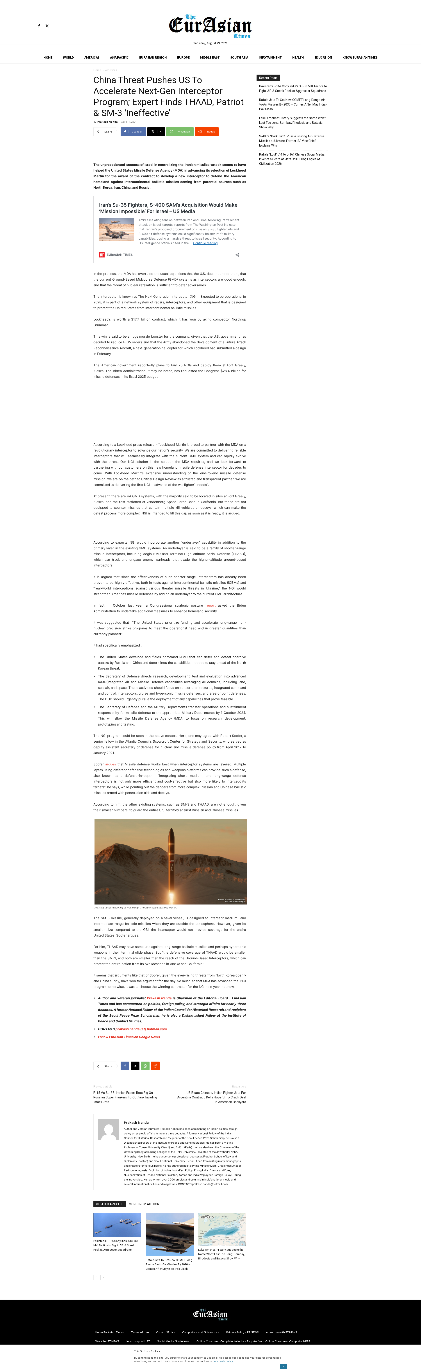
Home (97, 70)
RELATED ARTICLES (109, 1204)
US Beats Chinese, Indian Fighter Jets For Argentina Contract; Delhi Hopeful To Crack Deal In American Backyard (211, 1097)
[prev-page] (96, 1277)
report (211, 605)
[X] (47, 26)
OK (283, 1366)
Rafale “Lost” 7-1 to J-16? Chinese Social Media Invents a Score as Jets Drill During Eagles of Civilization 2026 (292, 159)
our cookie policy (223, 1361)
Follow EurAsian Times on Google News (129, 1037)
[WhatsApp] (145, 1066)
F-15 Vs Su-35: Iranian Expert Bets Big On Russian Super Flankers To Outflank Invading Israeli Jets (125, 1097)
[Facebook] (39, 26)
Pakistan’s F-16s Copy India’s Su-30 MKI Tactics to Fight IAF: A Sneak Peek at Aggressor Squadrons (115, 1245)
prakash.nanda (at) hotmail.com (141, 1029)
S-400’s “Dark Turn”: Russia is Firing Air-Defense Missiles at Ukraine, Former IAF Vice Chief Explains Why (292, 140)
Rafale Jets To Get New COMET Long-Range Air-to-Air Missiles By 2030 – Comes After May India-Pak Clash (169, 1264)
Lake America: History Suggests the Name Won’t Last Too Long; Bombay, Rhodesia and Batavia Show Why (221, 1254)
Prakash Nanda (107, 121)
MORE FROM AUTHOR (144, 1204)
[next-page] (103, 1277)
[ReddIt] (155, 1066)
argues (110, 764)
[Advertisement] (169, 150)
